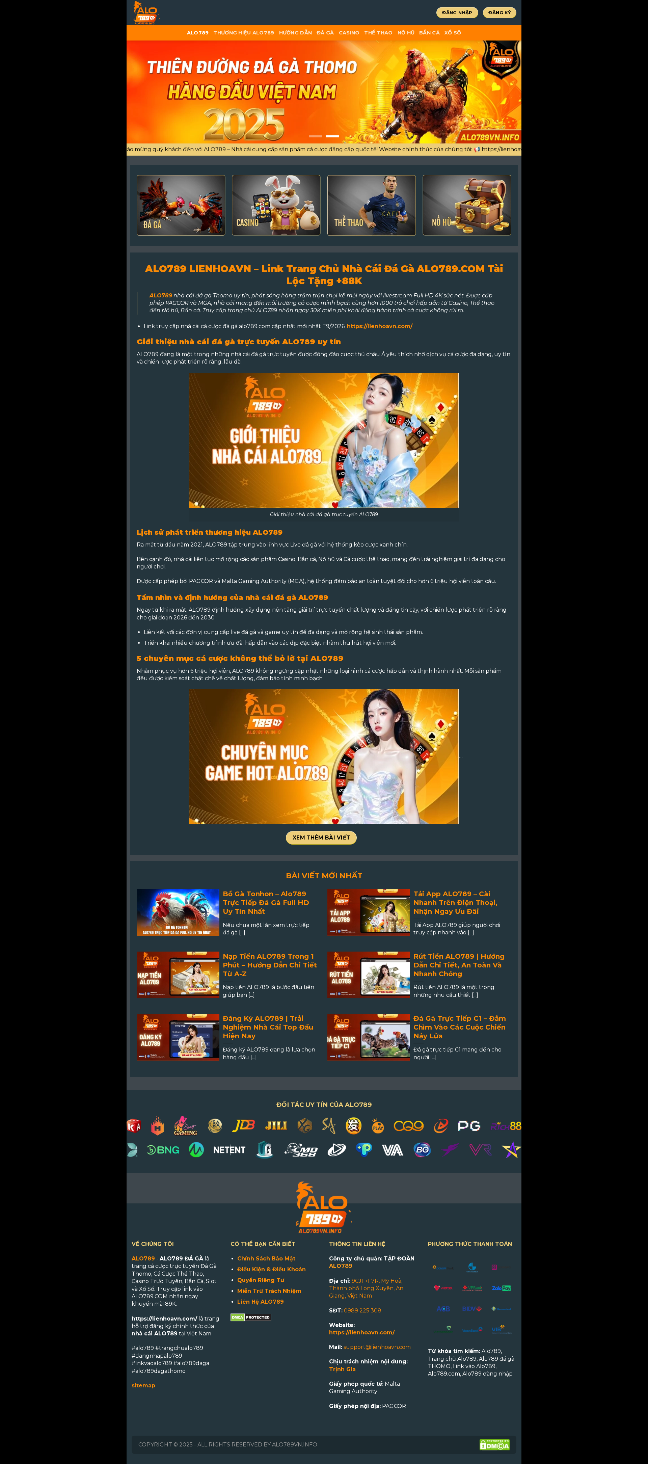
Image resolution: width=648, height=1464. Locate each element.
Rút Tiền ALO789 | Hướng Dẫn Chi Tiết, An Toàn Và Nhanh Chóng (459, 965)
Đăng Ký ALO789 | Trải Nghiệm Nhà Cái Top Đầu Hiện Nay (268, 1027)
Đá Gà (325, 33)
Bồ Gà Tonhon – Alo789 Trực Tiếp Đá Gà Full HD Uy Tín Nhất (266, 902)
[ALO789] (169, 12)
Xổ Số (452, 33)
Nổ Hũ (406, 33)
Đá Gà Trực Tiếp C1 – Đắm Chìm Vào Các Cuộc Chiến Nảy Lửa (459, 1027)
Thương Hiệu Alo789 (243, 33)
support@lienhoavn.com (377, 1347)
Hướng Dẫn (295, 33)
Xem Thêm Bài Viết (321, 837)
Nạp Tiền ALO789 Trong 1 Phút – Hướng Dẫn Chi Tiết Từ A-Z (270, 965)
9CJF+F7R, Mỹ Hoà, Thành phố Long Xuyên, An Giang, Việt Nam (366, 1288)
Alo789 (198, 33)
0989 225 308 (362, 1310)
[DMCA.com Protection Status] (251, 1317)
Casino (349, 33)
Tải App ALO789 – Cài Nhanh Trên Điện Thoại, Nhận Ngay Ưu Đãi (455, 902)
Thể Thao (378, 33)
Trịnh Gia (342, 1369)
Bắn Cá (429, 33)
